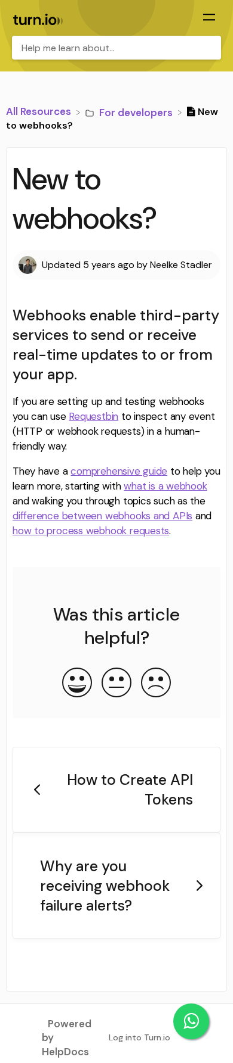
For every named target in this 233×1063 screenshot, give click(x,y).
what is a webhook (165, 485)
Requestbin (93, 416)
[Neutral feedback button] (116, 683)
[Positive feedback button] (77, 683)
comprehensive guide (118, 471)
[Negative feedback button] (155, 683)
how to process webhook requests (91, 530)
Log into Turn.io (139, 1037)
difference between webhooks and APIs (102, 515)
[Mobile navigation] (209, 18)
